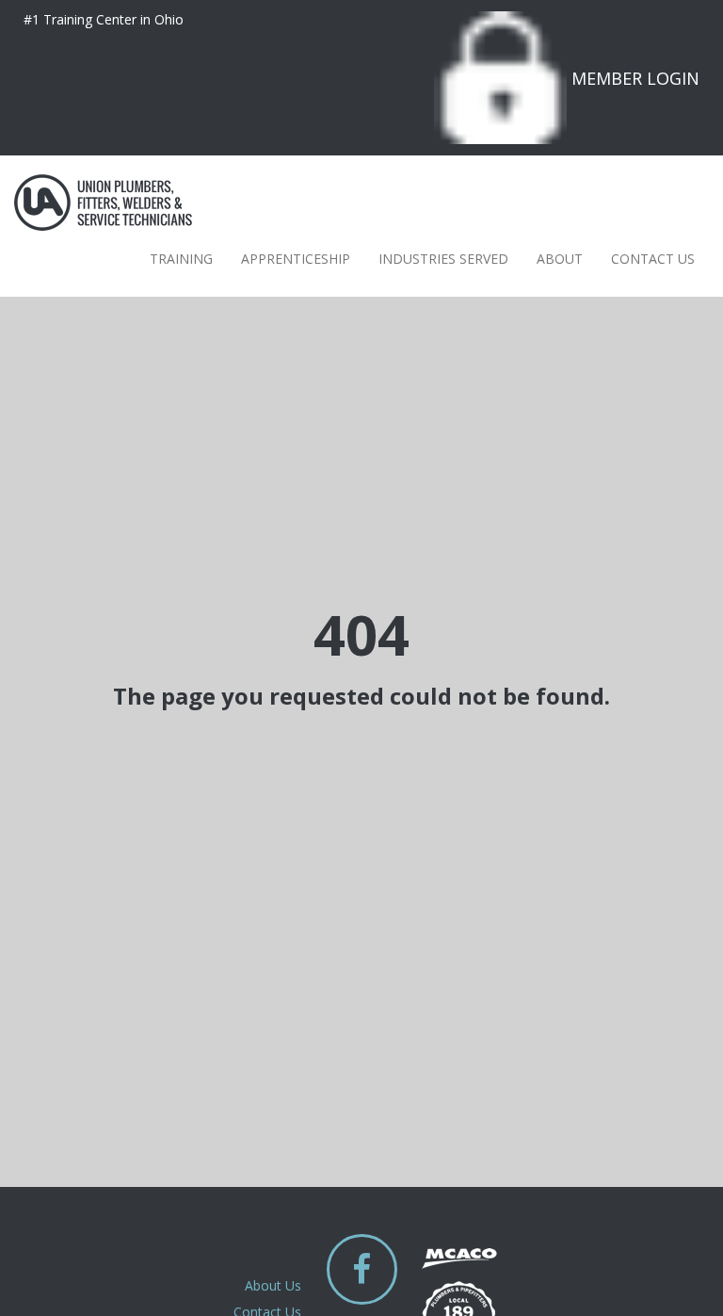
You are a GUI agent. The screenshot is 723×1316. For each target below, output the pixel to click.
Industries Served (443, 259)
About (560, 259)
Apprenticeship (295, 259)
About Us (273, 1285)
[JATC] (103, 202)
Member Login (635, 78)
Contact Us (653, 259)
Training (181, 259)
